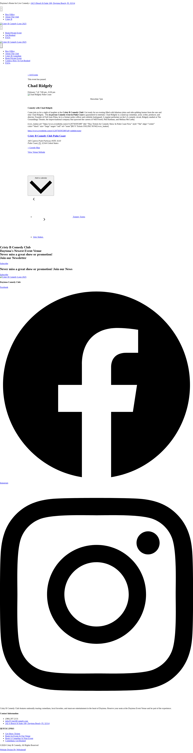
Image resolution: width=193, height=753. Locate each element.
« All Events (33, 75)
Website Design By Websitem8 (13, 750)
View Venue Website (36, 152)
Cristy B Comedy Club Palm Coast (47, 135)
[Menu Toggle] (1, 9)
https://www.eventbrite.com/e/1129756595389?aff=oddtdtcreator (54, 131)
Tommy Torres (78, 217)
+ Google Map (34, 148)
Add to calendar (41, 178)
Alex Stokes (38, 237)
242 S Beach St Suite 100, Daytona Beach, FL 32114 (53, 3)
